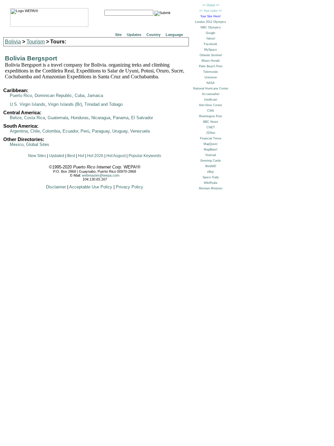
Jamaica (95, 95)
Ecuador (70, 131)
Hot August (116, 155)
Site (118, 35)
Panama (121, 117)
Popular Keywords (145, 155)
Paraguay (101, 131)
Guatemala (58, 117)
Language (174, 35)
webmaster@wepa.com (100, 175)
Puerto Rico (21, 95)
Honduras (80, 117)
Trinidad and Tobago (103, 104)
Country (153, 35)
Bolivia (13, 41)
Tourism (35, 41)
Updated (56, 155)
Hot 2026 (95, 155)
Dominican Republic (53, 95)
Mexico (16, 144)
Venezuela (140, 131)
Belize (16, 117)
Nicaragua (100, 117)
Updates (134, 35)
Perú (85, 131)
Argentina (19, 131)
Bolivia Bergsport (31, 58)
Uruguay (120, 131)
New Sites (37, 155)
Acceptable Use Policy (90, 186)
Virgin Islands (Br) (65, 104)
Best (71, 155)
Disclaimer (56, 186)
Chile (35, 131)
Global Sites (37, 144)
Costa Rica (34, 117)
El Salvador (142, 117)
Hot (81, 155)
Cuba (79, 95)
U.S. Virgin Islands (27, 104)
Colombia (51, 131)
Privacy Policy (129, 186)
